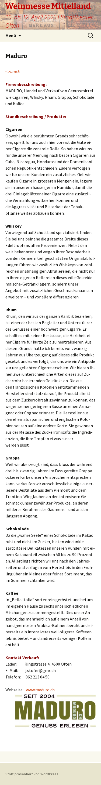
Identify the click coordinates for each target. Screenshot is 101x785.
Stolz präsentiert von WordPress (31, 774)
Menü (10, 35)
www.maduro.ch (40, 689)
